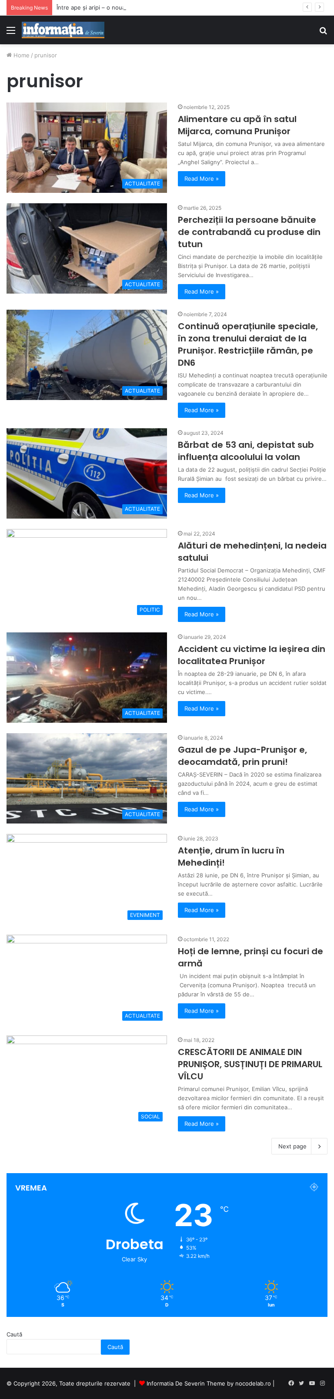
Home (21, 55)
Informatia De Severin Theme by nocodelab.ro (209, 1383)
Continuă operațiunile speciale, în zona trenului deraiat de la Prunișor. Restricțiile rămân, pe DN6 (248, 344)
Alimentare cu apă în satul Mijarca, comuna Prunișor (237, 125)
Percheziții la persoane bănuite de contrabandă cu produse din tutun (249, 232)
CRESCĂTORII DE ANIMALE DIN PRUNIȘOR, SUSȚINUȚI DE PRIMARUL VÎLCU (250, 1064)
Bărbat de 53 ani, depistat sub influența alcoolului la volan (246, 451)
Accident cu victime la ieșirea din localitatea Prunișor (251, 655)
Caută (14, 1334)
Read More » (201, 178)
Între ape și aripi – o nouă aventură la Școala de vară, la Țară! (140, 7)
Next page (292, 1146)
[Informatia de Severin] (63, 30)
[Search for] (323, 33)
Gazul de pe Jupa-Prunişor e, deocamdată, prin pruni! (242, 756)
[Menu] (11, 33)
